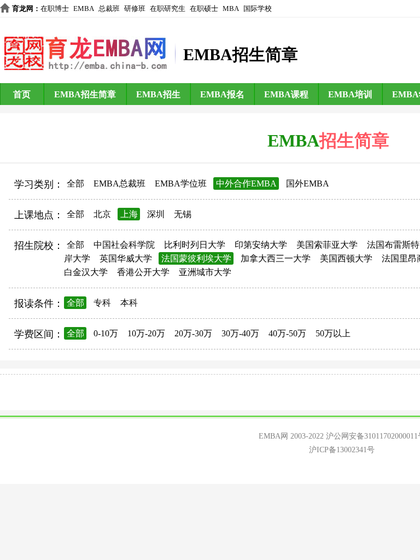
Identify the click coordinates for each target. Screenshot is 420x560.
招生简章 (354, 140)
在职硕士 (204, 8)
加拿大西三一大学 (276, 258)
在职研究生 (167, 8)
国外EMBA (307, 183)
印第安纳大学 (261, 244)
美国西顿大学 (346, 258)
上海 (129, 214)
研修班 (134, 8)
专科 (102, 302)
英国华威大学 (126, 258)
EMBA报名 (222, 94)
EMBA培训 (350, 94)
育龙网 (22, 8)
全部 (75, 183)
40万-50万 (287, 333)
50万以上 (333, 333)
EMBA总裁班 (119, 183)
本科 (129, 302)
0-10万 (106, 333)
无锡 (182, 214)
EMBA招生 (158, 94)
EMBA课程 (286, 94)
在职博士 (54, 8)
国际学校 (257, 8)
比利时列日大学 (194, 244)
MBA (231, 8)
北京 (102, 214)
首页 (22, 94)
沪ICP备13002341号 (342, 450)
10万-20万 (146, 333)
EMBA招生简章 (85, 94)
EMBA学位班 (181, 183)
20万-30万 (193, 333)
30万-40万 (240, 333)
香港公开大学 (143, 272)
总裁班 (109, 8)
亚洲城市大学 (205, 272)
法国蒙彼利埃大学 (196, 258)
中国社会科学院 (124, 244)
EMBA (83, 8)
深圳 (156, 214)
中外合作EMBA (246, 183)
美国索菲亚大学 (327, 244)
